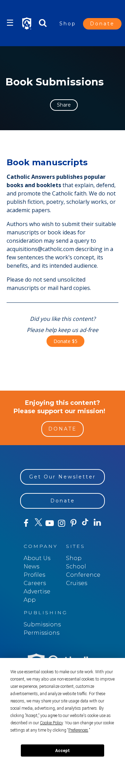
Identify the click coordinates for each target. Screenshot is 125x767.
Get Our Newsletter (62, 477)
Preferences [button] (78, 730)
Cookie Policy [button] (51, 722)
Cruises (76, 583)
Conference (83, 575)
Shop (67, 23)
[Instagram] (61, 523)
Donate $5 (65, 341)
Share (64, 105)
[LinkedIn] (97, 523)
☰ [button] (10, 23)
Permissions (41, 633)
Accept (62, 750)
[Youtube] (50, 523)
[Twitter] (38, 523)
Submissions (42, 624)
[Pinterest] (74, 523)
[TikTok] (85, 523)
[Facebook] (26, 523)
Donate (102, 23)
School (76, 566)
